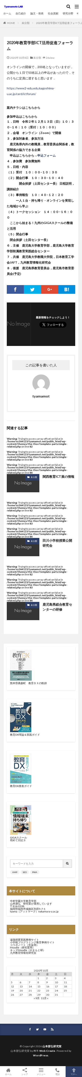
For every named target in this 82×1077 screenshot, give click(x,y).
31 (56, 994)
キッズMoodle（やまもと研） (27, 950)
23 (47, 990)
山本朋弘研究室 (52, 1046)
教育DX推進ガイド (21, 786)
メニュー (41, 1074)
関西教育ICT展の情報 (58, 476)
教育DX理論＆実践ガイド (25, 734)
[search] (67, 863)
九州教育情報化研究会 (23, 952)
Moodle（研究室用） (22, 947)
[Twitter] (32, 289)
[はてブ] (66, 289)
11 (65, 982)
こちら (29, 107)
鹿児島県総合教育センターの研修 (57, 606)
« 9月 (37, 998)
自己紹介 (21, 13)
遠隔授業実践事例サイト (24, 939)
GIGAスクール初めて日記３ (18, 839)
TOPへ (74, 1074)
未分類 (26, 23)
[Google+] (49, 289)
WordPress (40, 1055)
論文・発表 (37, 13)
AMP (14, 872)
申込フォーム (46, 155)
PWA (34, 872)
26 (12, 994)
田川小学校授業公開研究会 (57, 542)
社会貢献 (53, 13)
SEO (25, 872)
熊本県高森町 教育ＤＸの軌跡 (28, 683)
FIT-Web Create (44, 1050)
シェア (24, 1074)
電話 (57, 1074)
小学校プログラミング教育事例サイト (32, 942)
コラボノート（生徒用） (24, 945)
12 (12, 986)
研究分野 (68, 13)
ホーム (7, 13)
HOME (11, 23)
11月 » (44, 998)
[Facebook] (15, 289)
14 (30, 986)
